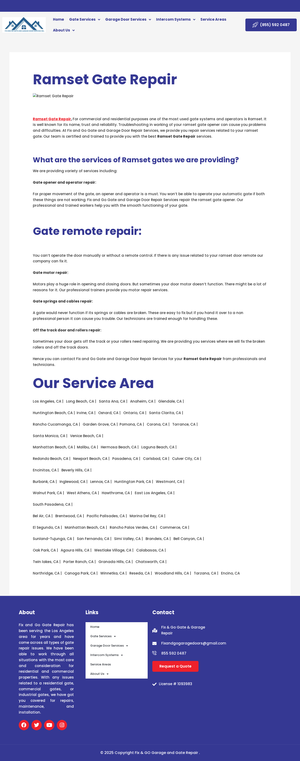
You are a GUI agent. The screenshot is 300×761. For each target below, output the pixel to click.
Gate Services (82, 19)
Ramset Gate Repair (52, 118)
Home (58, 19)
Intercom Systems (173, 19)
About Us (61, 30)
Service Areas (213, 19)
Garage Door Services (125, 19)
